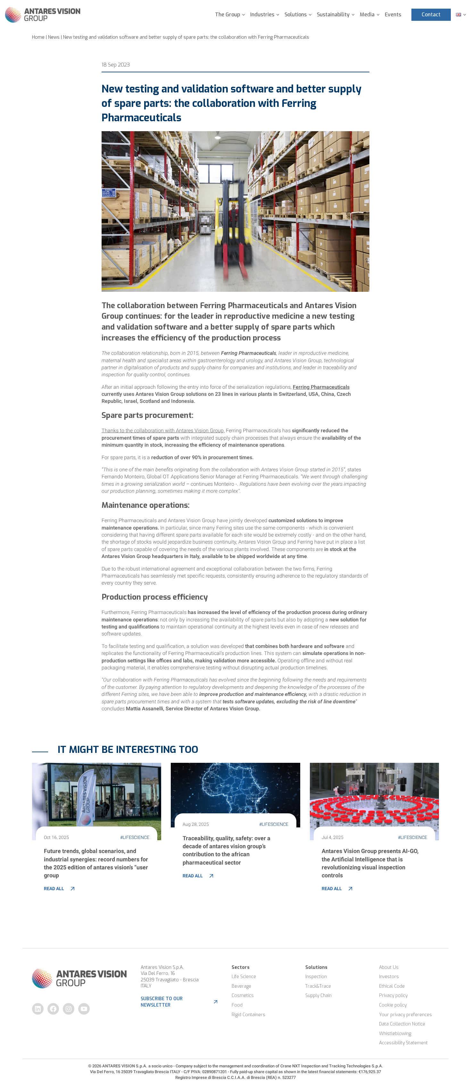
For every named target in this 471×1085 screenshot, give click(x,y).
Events (393, 14)
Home (38, 37)
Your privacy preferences (405, 1015)
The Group (227, 14)
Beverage (241, 986)
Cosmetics (243, 996)
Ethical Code (392, 986)
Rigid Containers (248, 1015)
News (54, 37)
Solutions (296, 14)
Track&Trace (318, 986)
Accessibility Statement (403, 1043)
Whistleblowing (395, 1034)
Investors (389, 977)
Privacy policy (393, 996)
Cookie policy (393, 1005)
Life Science (244, 977)
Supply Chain (318, 996)
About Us (389, 967)
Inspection (316, 977)
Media (367, 14)
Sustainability (333, 14)
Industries (262, 14)
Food (237, 1005)
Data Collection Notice (402, 1024)
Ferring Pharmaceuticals (321, 387)
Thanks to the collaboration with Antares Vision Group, (163, 430)
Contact (431, 14)
